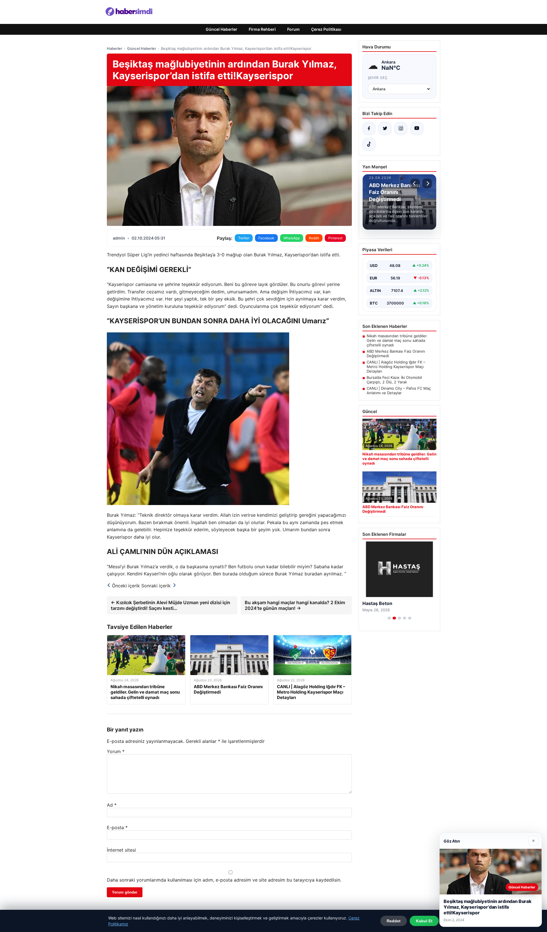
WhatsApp (291, 238)
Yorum (115, 751)
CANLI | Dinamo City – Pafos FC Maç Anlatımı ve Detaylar (399, 390)
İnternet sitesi (121, 850)
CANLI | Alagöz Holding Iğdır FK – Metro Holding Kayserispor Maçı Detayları (396, 366)
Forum (293, 29)
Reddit (314, 238)
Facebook (266, 238)
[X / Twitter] (384, 128)
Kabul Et (424, 921)
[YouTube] (416, 128)
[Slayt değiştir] (389, 618)
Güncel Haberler (221, 29)
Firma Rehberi (262, 29)
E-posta (117, 827)
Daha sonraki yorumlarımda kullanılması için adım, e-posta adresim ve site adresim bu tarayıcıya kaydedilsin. (224, 880)
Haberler (114, 48)
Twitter (243, 238)
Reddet (394, 921)
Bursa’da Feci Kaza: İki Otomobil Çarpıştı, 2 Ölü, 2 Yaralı (394, 379)
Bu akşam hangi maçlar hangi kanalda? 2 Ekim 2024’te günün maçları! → (295, 605)
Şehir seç (378, 77)
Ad (112, 805)
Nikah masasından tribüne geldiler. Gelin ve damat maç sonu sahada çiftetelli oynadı (397, 340)
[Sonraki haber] (427, 183)
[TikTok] (368, 144)
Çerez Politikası (326, 29)
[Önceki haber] (415, 183)
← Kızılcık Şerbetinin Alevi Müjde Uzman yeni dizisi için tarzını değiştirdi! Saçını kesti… (170, 605)
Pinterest (335, 238)
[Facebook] (368, 128)
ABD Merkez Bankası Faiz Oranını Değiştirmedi (396, 353)
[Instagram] (400, 128)
